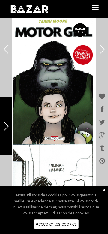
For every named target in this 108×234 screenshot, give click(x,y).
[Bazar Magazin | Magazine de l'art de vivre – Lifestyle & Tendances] (29, 8)
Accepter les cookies (56, 224)
